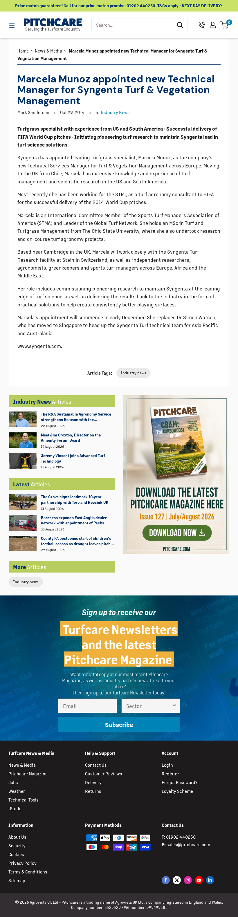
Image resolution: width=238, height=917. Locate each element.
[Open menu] (12, 25)
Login (167, 765)
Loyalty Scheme (177, 791)
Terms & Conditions (27, 871)
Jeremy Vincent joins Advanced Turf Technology (73, 458)
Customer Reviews (103, 773)
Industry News (115, 112)
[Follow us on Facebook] (166, 880)
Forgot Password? (179, 782)
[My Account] (213, 25)
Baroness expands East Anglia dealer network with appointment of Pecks (74, 520)
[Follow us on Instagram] (188, 880)
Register (170, 773)
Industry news (26, 581)
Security (17, 845)
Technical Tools (23, 799)
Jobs (13, 782)
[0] (224, 24)
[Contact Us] (202, 25)
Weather (16, 791)
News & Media (48, 50)
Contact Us (96, 765)
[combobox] (132, 25)
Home (23, 50)
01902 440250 (181, 837)
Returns (93, 791)
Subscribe (119, 724)
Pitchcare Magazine (28, 773)
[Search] (180, 25)
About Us (17, 837)
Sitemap (16, 880)
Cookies (16, 854)
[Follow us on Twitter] (177, 880)
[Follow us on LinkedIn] (210, 880)
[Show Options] (174, 706)
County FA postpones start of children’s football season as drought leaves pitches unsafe (78, 541)
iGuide (14, 808)
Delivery (93, 782)
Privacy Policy (22, 863)
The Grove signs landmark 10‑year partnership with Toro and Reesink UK (75, 499)
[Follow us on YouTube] (199, 880)
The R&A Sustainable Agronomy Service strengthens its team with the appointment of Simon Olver (76, 417)
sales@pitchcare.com (188, 844)
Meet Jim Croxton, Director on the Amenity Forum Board (71, 437)
